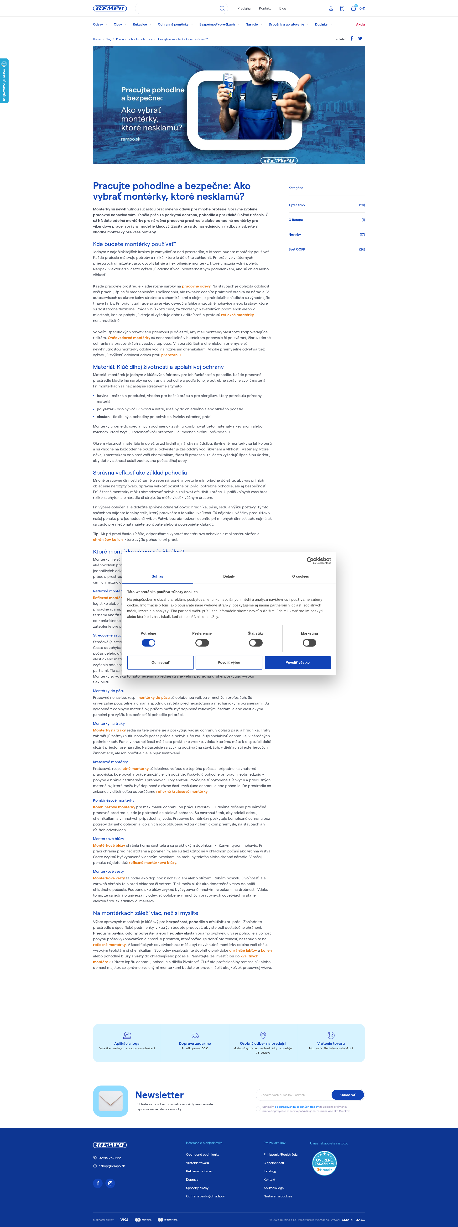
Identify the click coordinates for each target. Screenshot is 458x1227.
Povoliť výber (229, 663)
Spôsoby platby (197, 1188)
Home (97, 39)
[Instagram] (110, 1183)
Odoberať (347, 1095)
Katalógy (270, 1171)
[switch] (202, 643)
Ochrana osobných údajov (205, 1196)
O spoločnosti (274, 1163)
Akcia (360, 24)
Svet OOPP (327, 249)
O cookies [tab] (300, 576)
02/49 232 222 (110, 1158)
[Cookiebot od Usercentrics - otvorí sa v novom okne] (310, 560)
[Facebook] (352, 39)
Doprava (192, 1179)
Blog (282, 8)
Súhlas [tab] (157, 576)
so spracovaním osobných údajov (297, 1106)
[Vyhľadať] (222, 8)
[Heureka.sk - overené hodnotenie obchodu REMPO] (324, 1163)
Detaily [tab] (229, 576)
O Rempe (327, 220)
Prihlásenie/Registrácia (280, 1154)
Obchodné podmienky (202, 1154)
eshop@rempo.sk (112, 1166)
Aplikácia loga (274, 1188)
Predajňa (244, 8)
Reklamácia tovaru (199, 1171)
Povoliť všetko (298, 663)
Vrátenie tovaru (197, 1163)
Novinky (327, 234)
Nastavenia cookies (278, 1196)
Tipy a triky (327, 205)
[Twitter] (360, 39)
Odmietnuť (160, 663)
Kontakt (265, 8)
